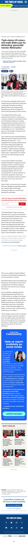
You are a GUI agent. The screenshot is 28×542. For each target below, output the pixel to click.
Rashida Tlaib (20, 489)
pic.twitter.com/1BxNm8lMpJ (10, 242)
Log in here (18, 508)
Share (5, 71)
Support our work (14, 414)
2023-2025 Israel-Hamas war (14, 492)
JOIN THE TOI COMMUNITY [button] (14, 505)
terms (20, 207)
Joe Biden (4, 492)
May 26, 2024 (22, 246)
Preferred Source (9, 62)
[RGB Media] (11, 536)
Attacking (14, 214)
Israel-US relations (6, 494)
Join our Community (5, 5)
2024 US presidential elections (9, 491)
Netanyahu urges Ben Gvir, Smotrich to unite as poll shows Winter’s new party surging (20, 442)
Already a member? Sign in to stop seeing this (14, 417)
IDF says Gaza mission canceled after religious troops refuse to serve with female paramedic (7, 442)
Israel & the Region (11, 489)
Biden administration (21, 491)
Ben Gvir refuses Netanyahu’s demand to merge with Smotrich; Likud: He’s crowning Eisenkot (20, 462)
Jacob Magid (6, 66)
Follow (13, 66)
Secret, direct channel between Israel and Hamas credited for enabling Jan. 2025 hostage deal (8, 462)
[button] (26, 2)
